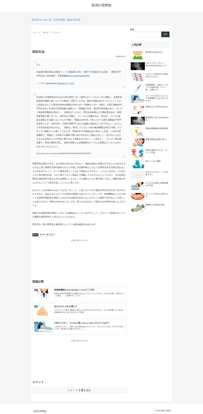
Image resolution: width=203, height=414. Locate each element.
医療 (36, 234)
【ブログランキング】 (41, 19)
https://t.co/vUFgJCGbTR (78, 76)
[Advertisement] (79, 40)
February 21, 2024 (65, 83)
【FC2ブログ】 (73, 19)
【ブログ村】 (59, 19)
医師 (43, 234)
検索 (132, 29)
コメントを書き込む (79, 390)
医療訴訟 (51, 234)
